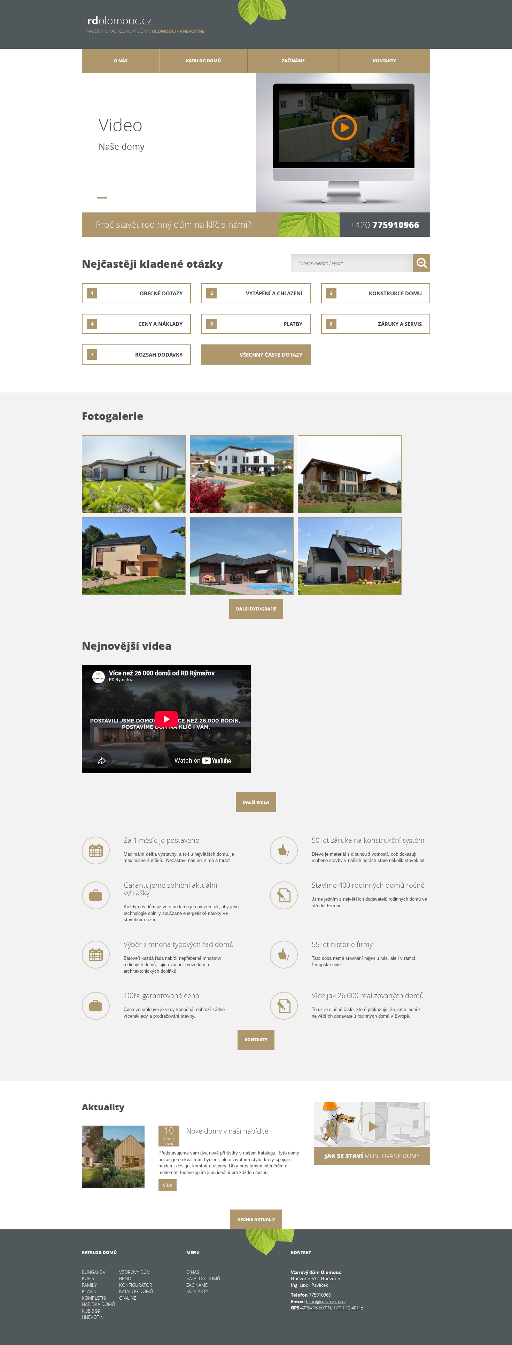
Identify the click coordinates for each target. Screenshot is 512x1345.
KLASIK (89, 1291)
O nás (120, 61)
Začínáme (293, 61)
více (167, 1185)
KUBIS (88, 1278)
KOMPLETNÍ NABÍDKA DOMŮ (98, 1301)
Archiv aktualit (256, 1219)
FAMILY (89, 1285)
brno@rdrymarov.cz (326, 1301)
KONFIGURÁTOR (135, 1285)
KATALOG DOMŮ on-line (136, 1294)
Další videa (256, 802)
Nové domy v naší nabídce (227, 1131)
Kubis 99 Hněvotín (92, 1314)
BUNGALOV (94, 1272)
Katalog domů (203, 61)
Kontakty (256, 1040)
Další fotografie (256, 609)
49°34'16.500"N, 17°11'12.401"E (331, 1308)
